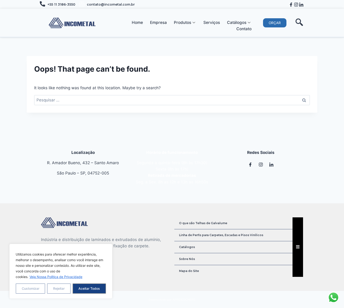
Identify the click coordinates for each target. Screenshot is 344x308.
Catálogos (236, 22)
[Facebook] (291, 4)
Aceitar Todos (89, 288)
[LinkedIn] (301, 4)
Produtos (182, 22)
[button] (274, 22)
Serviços (211, 22)
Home (137, 22)
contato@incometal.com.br (111, 4)
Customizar (30, 288)
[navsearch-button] (299, 23)
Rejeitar (59, 288)
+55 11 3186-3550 (61, 4)
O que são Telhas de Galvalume (203, 223)
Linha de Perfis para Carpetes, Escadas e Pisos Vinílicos (221, 235)
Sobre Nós (187, 259)
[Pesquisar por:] (172, 100)
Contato (244, 28)
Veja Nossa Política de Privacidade (55, 277)
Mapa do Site (189, 271)
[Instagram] (296, 4)
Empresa (158, 22)
